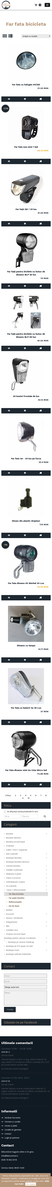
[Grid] (4, 36)
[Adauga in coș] (25, 99)
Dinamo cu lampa (26, 645)
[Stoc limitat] (40, 223)
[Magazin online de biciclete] (6, 4)
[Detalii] (9, 99)
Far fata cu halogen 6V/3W (26, 84)
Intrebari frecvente (12, 1117)
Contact (8, 1133)
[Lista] (10, 36)
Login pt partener (12, 1137)
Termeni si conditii (12, 1121)
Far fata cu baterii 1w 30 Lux (26, 708)
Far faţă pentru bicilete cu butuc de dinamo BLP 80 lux (26, 335)
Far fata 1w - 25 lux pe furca (26, 458)
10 (28, 798)
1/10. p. (8, 795)
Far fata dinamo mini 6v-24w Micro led (26, 770)
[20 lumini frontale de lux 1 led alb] (26, 374)
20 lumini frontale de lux (26, 396)
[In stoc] (40, 99)
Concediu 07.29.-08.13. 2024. (15, 1078)
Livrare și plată (11, 1125)
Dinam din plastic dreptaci (26, 521)
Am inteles (30, 1184)
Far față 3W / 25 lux (26, 209)
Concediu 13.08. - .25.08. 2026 (16, 1048)
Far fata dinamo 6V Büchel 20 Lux (26, 583)
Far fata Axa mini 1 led (26, 147)
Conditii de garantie (13, 1129)
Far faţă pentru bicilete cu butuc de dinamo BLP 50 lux (26, 273)
